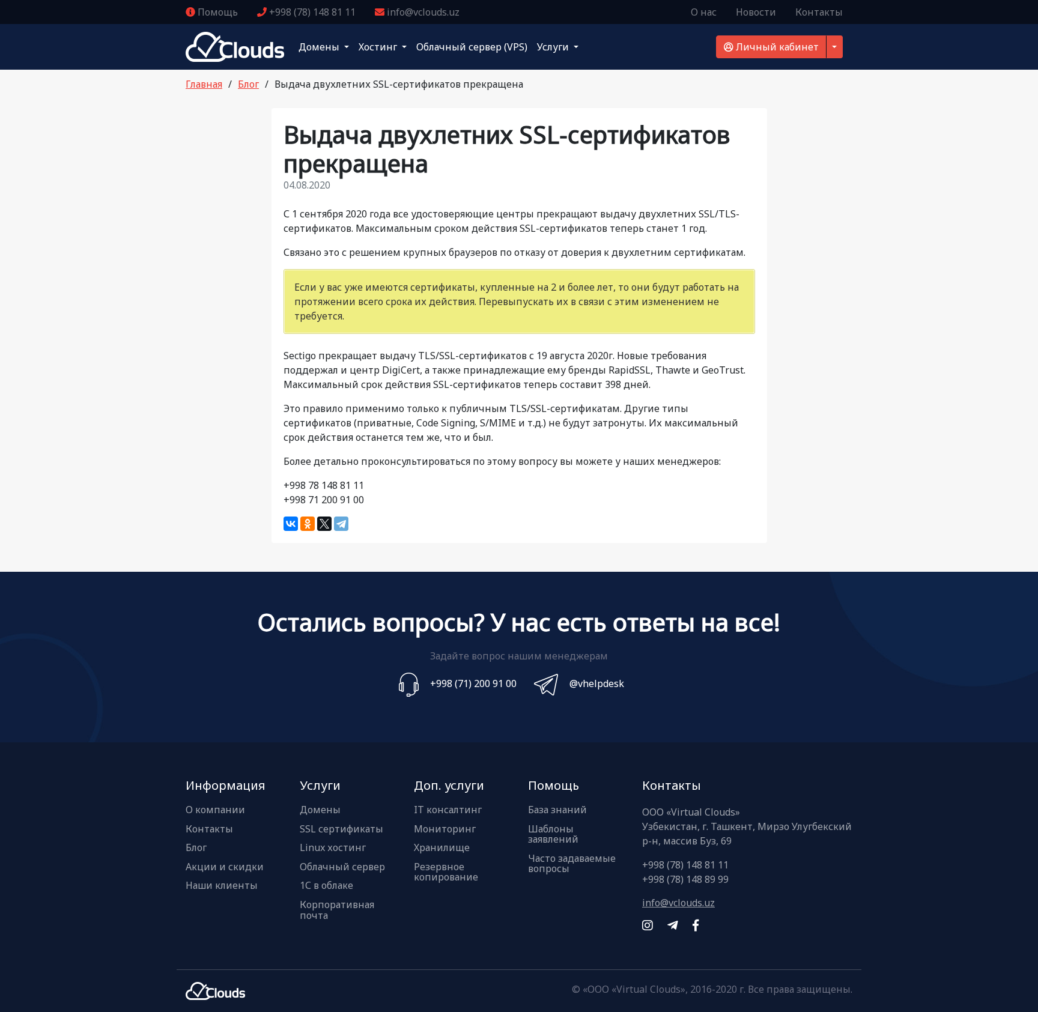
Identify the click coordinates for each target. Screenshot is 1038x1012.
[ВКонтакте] (291, 524)
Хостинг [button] (379, 46)
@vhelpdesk (596, 683)
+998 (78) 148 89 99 (685, 879)
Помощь (216, 12)
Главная (204, 84)
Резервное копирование (446, 872)
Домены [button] (320, 46)
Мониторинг (445, 829)
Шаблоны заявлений (553, 834)
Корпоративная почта (337, 910)
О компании (215, 810)
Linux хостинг (333, 848)
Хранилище (442, 848)
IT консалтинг (448, 810)
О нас (704, 12)
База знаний (557, 810)
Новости (756, 12)
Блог (248, 84)
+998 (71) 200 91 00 (473, 683)
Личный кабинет (776, 46)
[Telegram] (341, 524)
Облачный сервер (342, 867)
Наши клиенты (222, 885)
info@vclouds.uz (422, 12)
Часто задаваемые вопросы (572, 863)
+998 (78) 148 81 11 (311, 12)
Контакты (819, 12)
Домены (320, 810)
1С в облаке (326, 885)
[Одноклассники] (307, 524)
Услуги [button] (554, 46)
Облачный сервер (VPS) (471, 46)
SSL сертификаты (341, 829)
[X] (324, 524)
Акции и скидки (225, 867)
